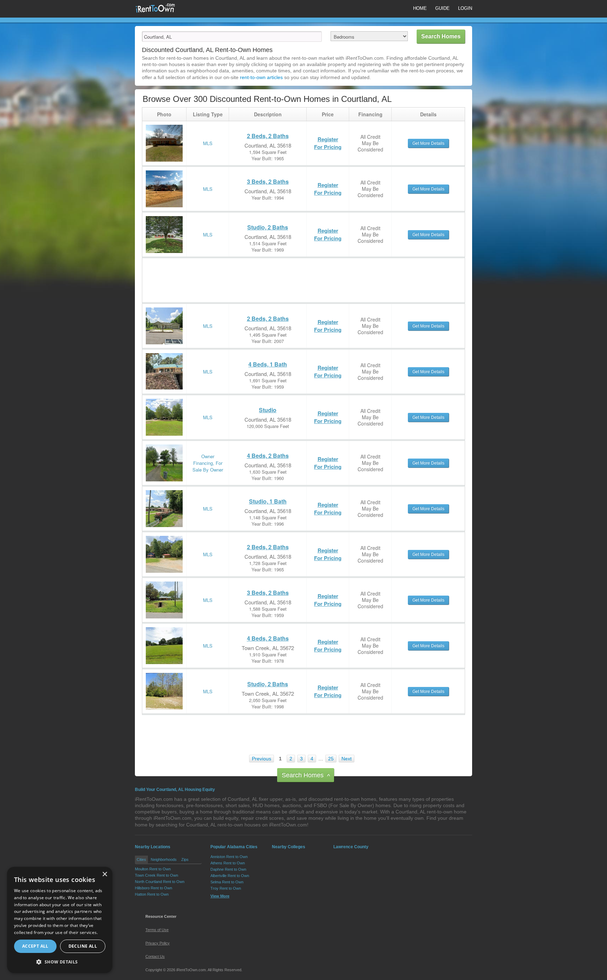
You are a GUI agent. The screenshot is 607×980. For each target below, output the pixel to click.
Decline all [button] (82, 946)
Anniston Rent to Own (229, 857)
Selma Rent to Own (226, 882)
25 (331, 758)
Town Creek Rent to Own (156, 875)
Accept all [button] (35, 946)
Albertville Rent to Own (229, 876)
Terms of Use (157, 930)
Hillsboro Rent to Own (153, 888)
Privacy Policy (157, 943)
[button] (59, 962)
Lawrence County (350, 846)
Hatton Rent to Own (152, 894)
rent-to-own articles (261, 77)
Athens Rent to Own (227, 863)
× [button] (104, 874)
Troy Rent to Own (225, 888)
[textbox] (232, 36)
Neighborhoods (164, 859)
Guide (442, 8)
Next (346, 758)
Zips (185, 859)
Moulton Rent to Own (153, 869)
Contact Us (155, 956)
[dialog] (59, 920)
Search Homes (306, 776)
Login (465, 8)
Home (420, 8)
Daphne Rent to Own (228, 869)
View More (219, 896)
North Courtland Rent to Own (159, 882)
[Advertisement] (270, 274)
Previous (261, 758)
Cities (141, 859)
